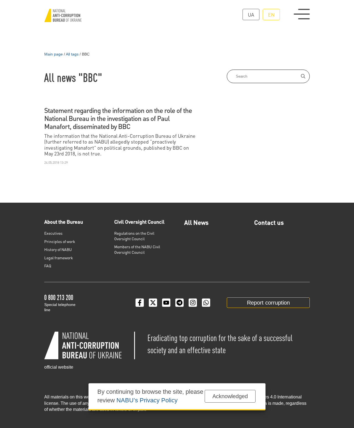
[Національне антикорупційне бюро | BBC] (63, 15)
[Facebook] (140, 302)
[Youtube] (166, 302)
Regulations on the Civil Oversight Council (134, 236)
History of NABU (58, 249)
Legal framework (58, 257)
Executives (53, 233)
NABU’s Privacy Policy (147, 400)
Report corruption (268, 303)
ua (251, 14)
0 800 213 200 (58, 297)
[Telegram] (179, 302)
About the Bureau (63, 221)
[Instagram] (193, 302)
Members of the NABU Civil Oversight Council (137, 249)
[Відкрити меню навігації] (302, 14)
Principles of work (59, 241)
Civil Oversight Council (139, 221)
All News (196, 222)
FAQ (47, 265)
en (271, 14)
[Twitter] (153, 302)
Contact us (269, 222)
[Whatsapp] (206, 302)
